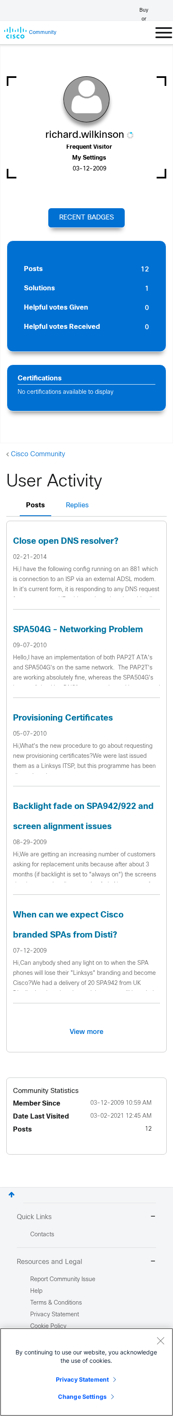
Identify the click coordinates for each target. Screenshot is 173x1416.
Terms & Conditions (56, 1303)
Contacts (42, 1235)
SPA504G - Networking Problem (78, 630)
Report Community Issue (62, 1279)
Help (36, 1291)
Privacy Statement (82, 1379)
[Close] (160, 1340)
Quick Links (34, 1217)
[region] (86, 1372)
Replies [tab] (77, 505)
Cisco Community (38, 454)
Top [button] (11, 1195)
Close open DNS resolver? (65, 541)
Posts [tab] (35, 505)
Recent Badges (86, 217)
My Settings (89, 158)
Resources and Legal (49, 1262)
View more (86, 1031)
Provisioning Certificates (63, 718)
